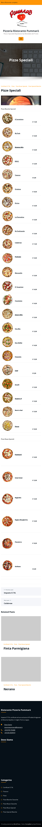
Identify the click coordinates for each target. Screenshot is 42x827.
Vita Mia (17, 329)
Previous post (9, 590)
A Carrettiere (19, 119)
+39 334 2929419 (9, 733)
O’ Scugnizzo (19, 287)
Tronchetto (18, 301)
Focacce (5, 791)
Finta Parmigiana (16, 648)
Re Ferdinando (20, 231)
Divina (17, 203)
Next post (6, 600)
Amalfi (17, 385)
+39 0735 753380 (9, 730)
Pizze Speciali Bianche (34, 86)
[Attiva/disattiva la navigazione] (21, 39)
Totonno (17, 175)
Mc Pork (17, 133)
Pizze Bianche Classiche (10, 800)
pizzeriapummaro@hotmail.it (13, 727)
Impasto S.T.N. (10, 593)
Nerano (9, 689)
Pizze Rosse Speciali (21, 86)
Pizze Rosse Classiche (10, 804)
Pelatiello (18, 357)
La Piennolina (19, 217)
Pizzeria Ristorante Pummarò (21, 31)
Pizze (13, 86)
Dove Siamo (8, 725)
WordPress (17, 824)
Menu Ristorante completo (9, 2)
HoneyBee (28, 824)
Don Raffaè (18, 343)
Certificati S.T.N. (5, 86)
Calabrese (8, 603)
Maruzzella (18, 273)
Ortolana (18, 189)
